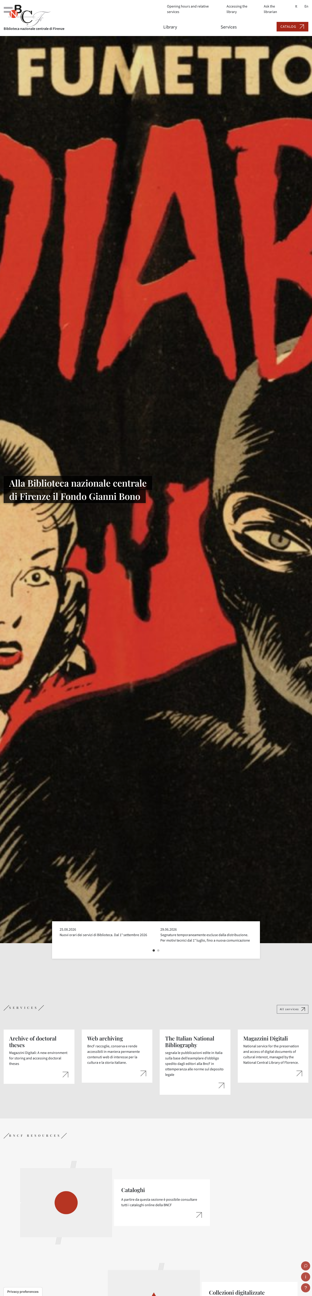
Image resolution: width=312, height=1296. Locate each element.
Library (170, 27)
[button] (154, 950)
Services (229, 27)
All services (289, 1009)
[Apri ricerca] (305, 1265)
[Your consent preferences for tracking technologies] (23, 1291)
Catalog (288, 26)
